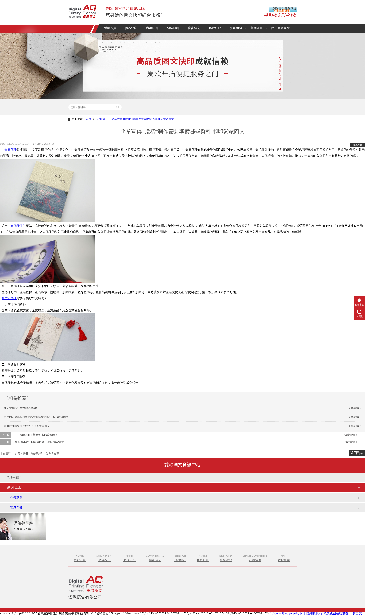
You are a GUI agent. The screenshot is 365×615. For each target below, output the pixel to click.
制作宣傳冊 (9, 298)
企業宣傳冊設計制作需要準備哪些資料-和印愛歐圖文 (143, 119)
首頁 (89, 119)
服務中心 (180, 558)
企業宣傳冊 (9, 149)
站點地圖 (284, 558)
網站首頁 (80, 558)
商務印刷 (152, 28)
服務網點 (236, 28)
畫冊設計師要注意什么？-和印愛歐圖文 (27, 426)
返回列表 (357, 144)
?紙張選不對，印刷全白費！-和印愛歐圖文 (39, 442)
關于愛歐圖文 (280, 28)
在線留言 (255, 558)
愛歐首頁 (110, 28)
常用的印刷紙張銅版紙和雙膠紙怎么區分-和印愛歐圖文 (36, 417)
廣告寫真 (194, 28)
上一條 (6, 434)
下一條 (6, 442)
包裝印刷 (173, 28)
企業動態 (16, 497)
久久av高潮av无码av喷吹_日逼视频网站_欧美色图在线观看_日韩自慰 (316, 613)
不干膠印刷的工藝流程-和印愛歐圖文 (36, 434)
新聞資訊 (257, 28)
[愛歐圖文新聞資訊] (182, 98)
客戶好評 (215, 28)
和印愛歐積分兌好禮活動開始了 (22, 408)
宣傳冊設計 (18, 225)
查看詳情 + (350, 434)
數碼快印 (131, 28)
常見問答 (16, 507)
